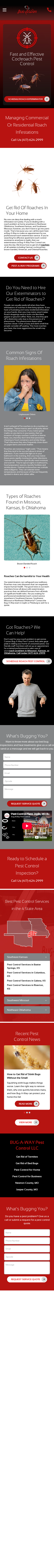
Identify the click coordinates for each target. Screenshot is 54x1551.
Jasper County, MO (27, 1189)
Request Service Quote (25, 803)
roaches (45, 245)
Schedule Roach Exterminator (25, 99)
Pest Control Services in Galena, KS (26, 980)
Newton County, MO (27, 1182)
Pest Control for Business (27, 1176)
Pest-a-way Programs (25, 266)
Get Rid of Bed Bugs (27, 1163)
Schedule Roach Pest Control (25, 661)
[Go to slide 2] (27, 418)
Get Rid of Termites (27, 1156)
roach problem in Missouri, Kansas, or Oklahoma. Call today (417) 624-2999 (26, 651)
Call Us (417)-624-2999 (27, 139)
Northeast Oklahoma (19, 1009)
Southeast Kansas (17, 957)
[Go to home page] (27, 10)
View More (25, 1122)
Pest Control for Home (27, 1169)
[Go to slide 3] (29, 418)
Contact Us (25, 258)
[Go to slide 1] (24, 418)
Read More (25, 1104)
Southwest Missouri (18, 1000)
